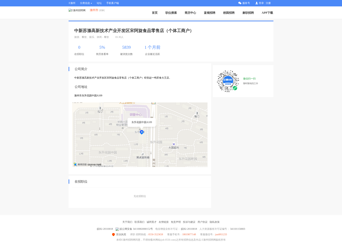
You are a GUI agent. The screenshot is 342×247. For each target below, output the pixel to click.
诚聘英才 (152, 222)
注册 (268, 3)
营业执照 (121, 234)
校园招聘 (229, 12)
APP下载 (267, 12)
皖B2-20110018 (105, 229)
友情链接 (164, 222)
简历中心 (190, 12)
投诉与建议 (189, 222)
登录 (261, 3)
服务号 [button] (246, 3)
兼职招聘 (248, 12)
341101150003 (237, 229)
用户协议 (203, 222)
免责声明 (176, 222)
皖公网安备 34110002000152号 (136, 229)
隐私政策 (215, 222)
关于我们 (127, 222)
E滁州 (72, 3)
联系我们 (139, 222)
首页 (155, 12)
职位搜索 (171, 12)
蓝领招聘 (209, 12)
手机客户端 (112, 3)
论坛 (99, 3)
